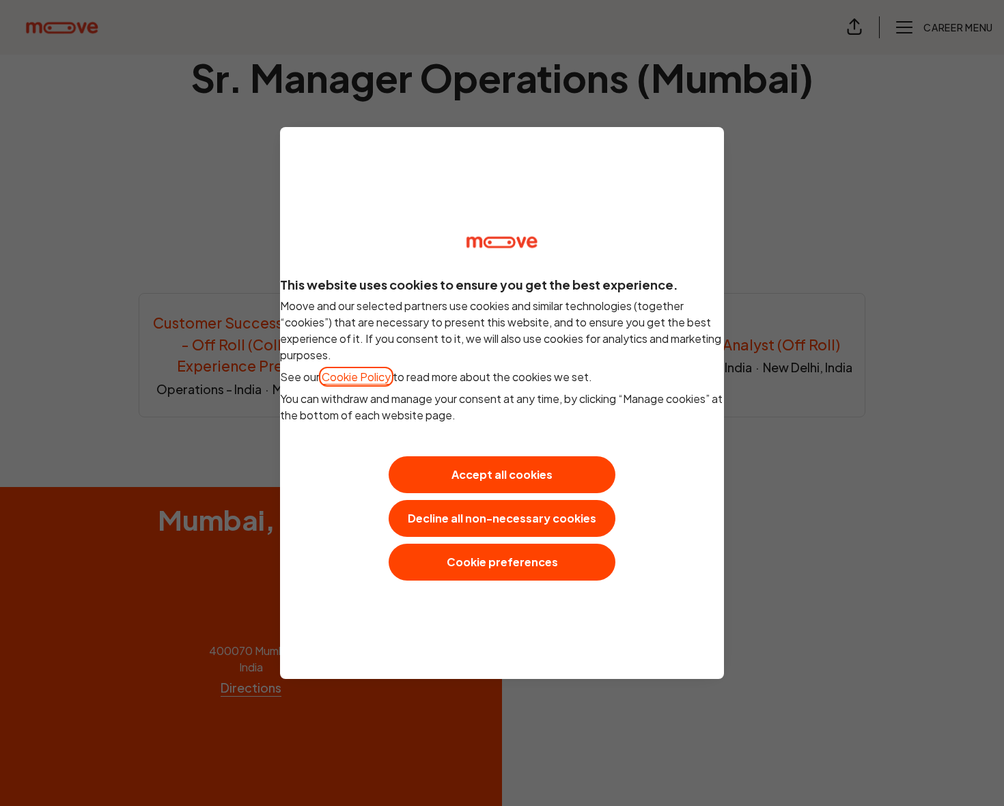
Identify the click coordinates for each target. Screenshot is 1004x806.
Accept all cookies (502, 474)
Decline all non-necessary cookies (502, 518)
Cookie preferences (502, 562)
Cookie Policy (356, 377)
